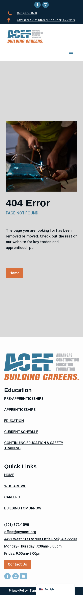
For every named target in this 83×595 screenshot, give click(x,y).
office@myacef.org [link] (20, 532)
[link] (37, 5)
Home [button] (14, 273)
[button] (71, 52)
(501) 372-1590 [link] (27, 13)
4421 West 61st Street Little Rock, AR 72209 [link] (40, 539)
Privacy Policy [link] (18, 590)
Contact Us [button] (17, 564)
